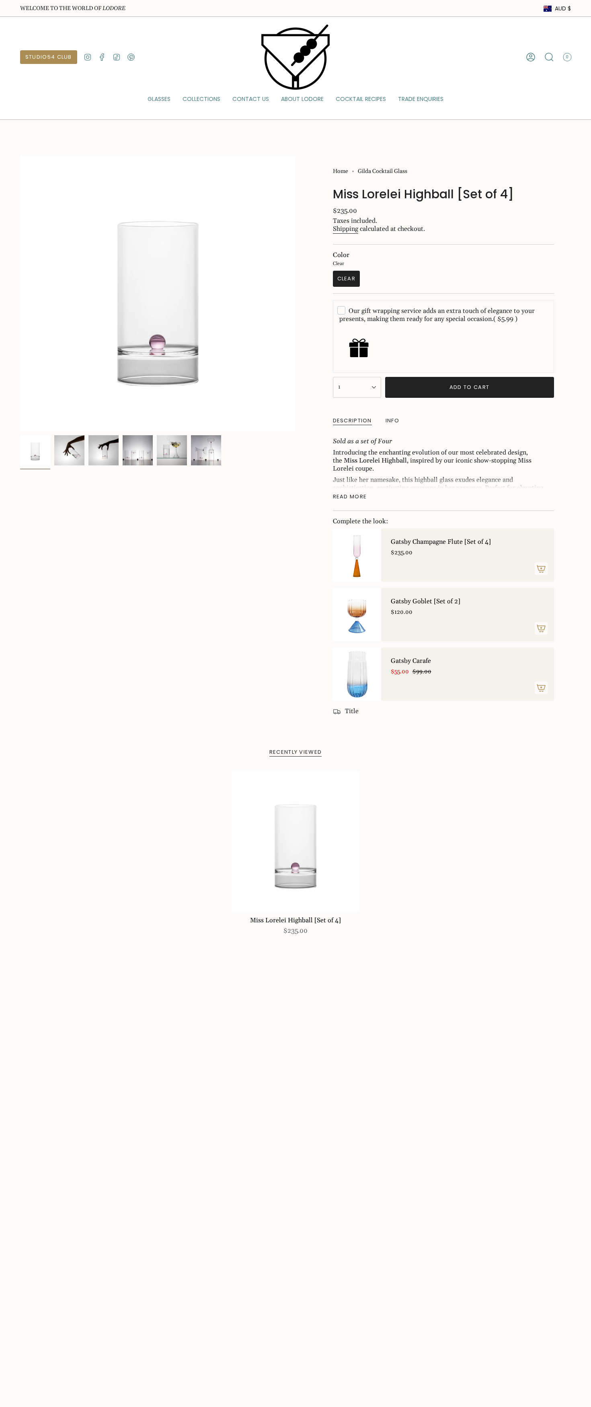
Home (340, 171)
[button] (159, 99)
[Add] (541, 568)
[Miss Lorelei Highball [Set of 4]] (296, 841)
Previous (20, 294)
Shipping (345, 229)
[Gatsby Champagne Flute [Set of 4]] (357, 555)
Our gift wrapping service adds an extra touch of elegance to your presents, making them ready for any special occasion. (437, 315)
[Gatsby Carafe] (357, 674)
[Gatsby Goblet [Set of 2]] (357, 614)
